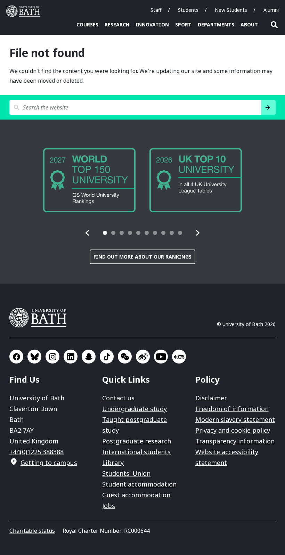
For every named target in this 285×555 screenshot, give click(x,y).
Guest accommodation (136, 495)
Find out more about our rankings (142, 256)
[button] (88, 233)
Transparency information (235, 441)
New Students (231, 10)
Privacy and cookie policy (232, 430)
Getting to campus (49, 462)
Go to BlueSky (34, 357)
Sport (183, 24)
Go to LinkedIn (71, 357)
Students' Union (126, 473)
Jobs (108, 505)
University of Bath (24, 11)
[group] (114, 180)
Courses (87, 24)
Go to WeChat (125, 357)
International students (136, 452)
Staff (156, 10)
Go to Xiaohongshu (179, 357)
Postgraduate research (136, 441)
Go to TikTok (107, 357)
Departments (216, 24)
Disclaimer (211, 398)
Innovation (152, 24)
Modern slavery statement (235, 419)
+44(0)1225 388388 (36, 452)
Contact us (118, 398)
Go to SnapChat (89, 357)
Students (188, 10)
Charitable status (32, 530)
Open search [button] (274, 24)
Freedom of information (232, 409)
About (249, 24)
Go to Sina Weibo (143, 357)
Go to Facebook (16, 357)
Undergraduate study (134, 409)
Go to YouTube (161, 357)
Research (117, 24)
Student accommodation (139, 484)
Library (113, 462)
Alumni (271, 10)
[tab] (105, 233)
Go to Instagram (52, 357)
